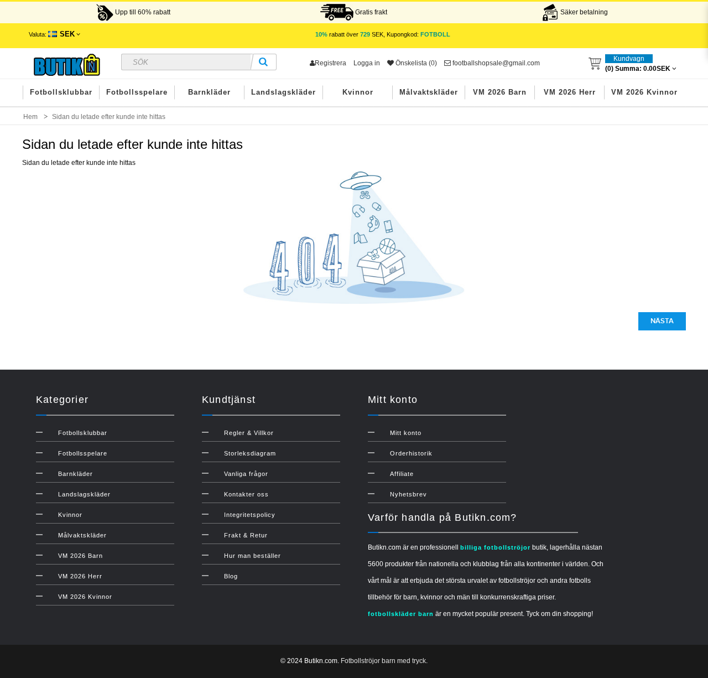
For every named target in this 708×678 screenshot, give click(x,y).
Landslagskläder (283, 92)
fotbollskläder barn (401, 613)
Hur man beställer (252, 555)
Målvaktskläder (428, 92)
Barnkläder (209, 92)
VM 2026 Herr (570, 92)
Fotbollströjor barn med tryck (383, 661)
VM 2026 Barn (500, 92)
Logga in (366, 63)
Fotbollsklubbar (61, 92)
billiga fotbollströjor (495, 547)
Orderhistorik (411, 453)
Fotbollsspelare (137, 92)
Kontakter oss (246, 494)
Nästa (662, 321)
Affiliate (402, 473)
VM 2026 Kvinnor (644, 92)
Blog (231, 576)
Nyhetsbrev (408, 494)
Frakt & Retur (246, 535)
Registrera (330, 63)
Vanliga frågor (246, 473)
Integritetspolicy (249, 514)
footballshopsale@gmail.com (495, 63)
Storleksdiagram (250, 453)
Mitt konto (405, 432)
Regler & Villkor (249, 432)
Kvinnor (357, 92)
